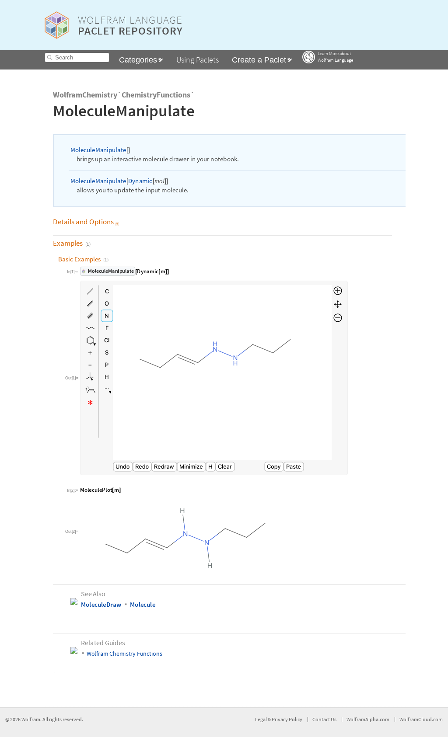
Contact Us (324, 719)
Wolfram (30, 719)
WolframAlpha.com (367, 719)
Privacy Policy (287, 719)
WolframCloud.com (421, 719)
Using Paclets (197, 60)
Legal (261, 719)
